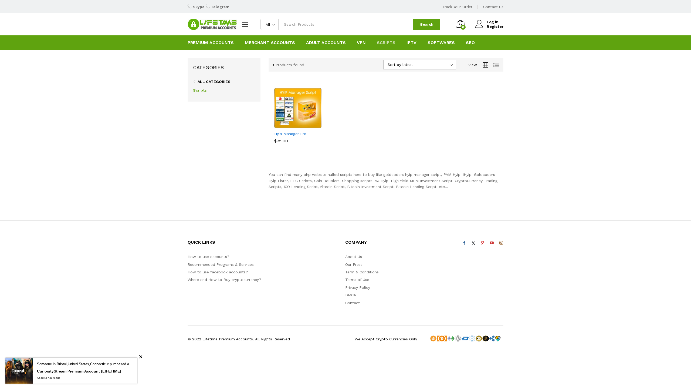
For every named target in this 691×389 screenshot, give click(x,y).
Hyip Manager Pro (290, 134)
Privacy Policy (357, 287)
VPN (361, 43)
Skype (199, 7)
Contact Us (493, 7)
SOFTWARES (441, 43)
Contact (352, 303)
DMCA (350, 295)
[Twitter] (473, 243)
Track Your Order (457, 7)
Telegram (220, 7)
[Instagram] (501, 243)
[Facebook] (464, 243)
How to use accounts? (208, 256)
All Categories (214, 81)
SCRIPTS (386, 43)
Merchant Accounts (270, 43)
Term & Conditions (362, 272)
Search (426, 24)
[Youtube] (491, 243)
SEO (470, 43)
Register (495, 26)
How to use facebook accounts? (218, 272)
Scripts (200, 90)
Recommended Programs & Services (221, 264)
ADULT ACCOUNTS (326, 43)
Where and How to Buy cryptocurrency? (224, 279)
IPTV (411, 43)
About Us (353, 256)
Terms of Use (357, 279)
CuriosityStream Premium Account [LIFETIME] (79, 371)
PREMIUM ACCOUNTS (211, 43)
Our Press (354, 264)
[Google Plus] (482, 243)
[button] (291, 124)
